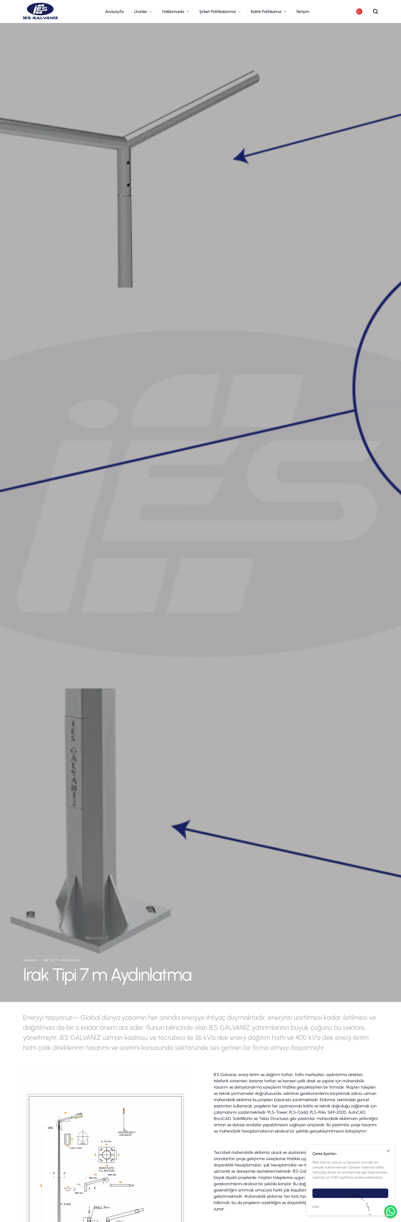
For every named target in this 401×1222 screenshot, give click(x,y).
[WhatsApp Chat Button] (390, 1211)
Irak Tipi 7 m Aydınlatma (61, 960)
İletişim (302, 11)
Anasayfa (114, 11)
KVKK (315, 1207)
